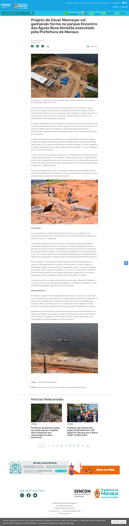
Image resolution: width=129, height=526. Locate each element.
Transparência (116, 3)
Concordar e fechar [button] (119, 522)
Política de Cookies (72, 3)
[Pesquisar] (31, 13)
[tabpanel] (46, 421)
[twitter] (35, 495)
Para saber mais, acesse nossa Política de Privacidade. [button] (56, 523)
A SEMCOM (115, 7)
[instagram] (22, 495)
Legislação (124, 7)
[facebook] (29, 495)
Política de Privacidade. (45, 471)
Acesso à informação (103, 3)
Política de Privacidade (87, 3)
